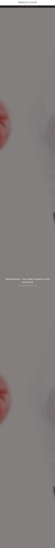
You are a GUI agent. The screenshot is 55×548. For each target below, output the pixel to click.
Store (22, 6)
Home (19, 6)
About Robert (27, 6)
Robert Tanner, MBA (22, 285)
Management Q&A (34, 6)
